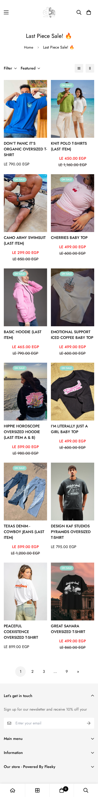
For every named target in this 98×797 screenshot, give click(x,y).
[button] (88, 12)
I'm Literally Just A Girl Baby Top (69, 429)
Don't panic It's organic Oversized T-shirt (25, 149)
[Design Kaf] (49, 12)
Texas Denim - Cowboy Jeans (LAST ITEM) (24, 531)
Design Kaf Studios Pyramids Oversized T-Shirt (71, 531)
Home (28, 47)
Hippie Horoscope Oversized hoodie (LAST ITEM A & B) (22, 431)
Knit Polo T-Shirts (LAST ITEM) (69, 146)
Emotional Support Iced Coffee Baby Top (72, 334)
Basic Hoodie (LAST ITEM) (22, 334)
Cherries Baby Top (69, 237)
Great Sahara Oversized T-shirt (68, 628)
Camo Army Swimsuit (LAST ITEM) (25, 240)
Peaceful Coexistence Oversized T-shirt (21, 631)
